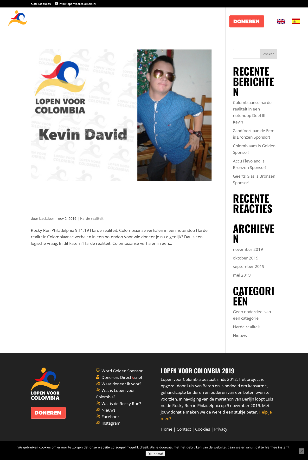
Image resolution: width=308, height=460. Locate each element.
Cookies (202, 429)
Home (167, 429)
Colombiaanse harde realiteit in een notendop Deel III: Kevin (115, 200)
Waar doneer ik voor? (121, 384)
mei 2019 (242, 275)
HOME (160, 22)
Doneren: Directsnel (122, 377)
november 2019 (248, 249)
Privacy (220, 429)
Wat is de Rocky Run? (121, 403)
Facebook (111, 416)
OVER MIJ (184, 22)
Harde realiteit (91, 218)
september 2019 (248, 266)
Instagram (111, 423)
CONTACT (212, 22)
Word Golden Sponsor (122, 371)
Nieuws (240, 335)
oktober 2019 (245, 258)
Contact (184, 429)
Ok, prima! (155, 454)
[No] (301, 451)
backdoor (46, 218)
